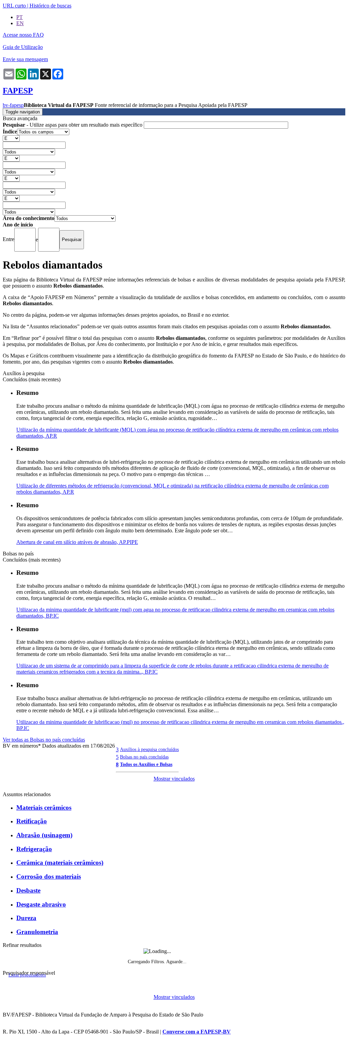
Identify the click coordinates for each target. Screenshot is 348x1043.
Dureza (26, 917)
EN (20, 23)
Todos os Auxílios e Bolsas (146, 764)
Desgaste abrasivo (41, 904)
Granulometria (37, 931)
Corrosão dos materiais (48, 876)
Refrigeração (34, 849)
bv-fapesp (13, 105)
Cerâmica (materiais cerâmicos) (59, 862)
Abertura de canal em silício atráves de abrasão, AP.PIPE (77, 542)
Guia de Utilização (23, 47)
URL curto (14, 5)
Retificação (31, 821)
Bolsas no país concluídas (144, 757)
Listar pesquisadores (27, 975)
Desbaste (28, 890)
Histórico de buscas (50, 5)
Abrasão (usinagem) (44, 835)
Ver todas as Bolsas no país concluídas (44, 740)
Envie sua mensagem (25, 59)
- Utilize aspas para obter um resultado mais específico (73, 125)
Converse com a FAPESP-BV (196, 1032)
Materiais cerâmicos (43, 807)
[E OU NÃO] (11, 138)
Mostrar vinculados (174, 779)
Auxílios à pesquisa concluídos (149, 749)
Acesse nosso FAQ (23, 35)
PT (19, 17)
